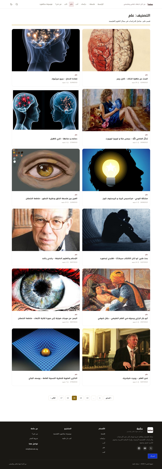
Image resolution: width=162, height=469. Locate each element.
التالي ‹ (52, 398)
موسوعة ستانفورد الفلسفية (62, 434)
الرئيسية (100, 4)
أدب (77, 4)
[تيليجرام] (139, 448)
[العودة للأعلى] (6, 463)
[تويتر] (151, 448)
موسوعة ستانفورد (45, 4)
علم (71, 4)
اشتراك (152, 456)
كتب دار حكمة (66, 438)
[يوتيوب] (145, 448)
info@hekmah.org (32, 449)
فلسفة (92, 4)
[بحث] (16, 4)
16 (68, 398)
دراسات (83, 4)
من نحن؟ (58, 4)
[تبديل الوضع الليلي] (11, 4)
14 (81, 398)
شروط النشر (33, 438)
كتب (65, 4)
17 (61, 398)
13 (87, 398)
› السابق (108, 398)
